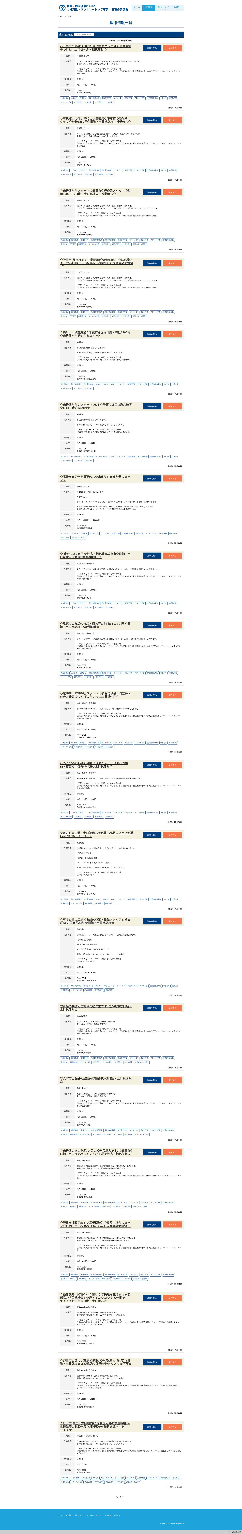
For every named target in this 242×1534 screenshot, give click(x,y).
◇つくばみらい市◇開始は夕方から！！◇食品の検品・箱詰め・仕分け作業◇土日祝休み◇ (94, 764)
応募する (172, 48)
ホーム (60, 16)
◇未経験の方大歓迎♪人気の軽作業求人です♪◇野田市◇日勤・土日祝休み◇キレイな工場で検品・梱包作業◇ (96, 1152)
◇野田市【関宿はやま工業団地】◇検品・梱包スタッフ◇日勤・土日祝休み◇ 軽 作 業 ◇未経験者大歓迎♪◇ (95, 1224)
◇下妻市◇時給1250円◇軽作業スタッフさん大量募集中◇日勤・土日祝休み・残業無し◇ (95, 48)
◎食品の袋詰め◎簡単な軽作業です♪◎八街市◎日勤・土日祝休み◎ (96, 1008)
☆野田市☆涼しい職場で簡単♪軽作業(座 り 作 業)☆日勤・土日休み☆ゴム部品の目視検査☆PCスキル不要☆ (96, 1362)
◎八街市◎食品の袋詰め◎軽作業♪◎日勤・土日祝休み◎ (95, 1080)
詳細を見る (152, 48)
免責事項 (108, 1515)
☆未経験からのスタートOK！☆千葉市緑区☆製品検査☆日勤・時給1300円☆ (96, 406)
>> (123, 1497)
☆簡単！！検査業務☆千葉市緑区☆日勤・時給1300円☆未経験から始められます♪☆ (95, 334)
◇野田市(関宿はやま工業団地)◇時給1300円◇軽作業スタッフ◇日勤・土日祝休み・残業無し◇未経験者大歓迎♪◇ (96, 263)
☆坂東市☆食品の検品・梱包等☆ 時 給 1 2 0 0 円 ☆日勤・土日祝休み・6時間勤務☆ (95, 625)
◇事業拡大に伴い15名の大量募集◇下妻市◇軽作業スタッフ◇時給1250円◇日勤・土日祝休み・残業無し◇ (95, 120)
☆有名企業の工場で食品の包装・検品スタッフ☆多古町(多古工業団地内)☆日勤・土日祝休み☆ (95, 921)
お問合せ (117, 1515)
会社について (79, 1515)
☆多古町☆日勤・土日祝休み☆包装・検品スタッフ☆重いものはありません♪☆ (96, 834)
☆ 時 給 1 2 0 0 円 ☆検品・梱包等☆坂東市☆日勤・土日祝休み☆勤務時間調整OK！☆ (95, 555)
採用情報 (69, 1515)
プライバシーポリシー (94, 1515)
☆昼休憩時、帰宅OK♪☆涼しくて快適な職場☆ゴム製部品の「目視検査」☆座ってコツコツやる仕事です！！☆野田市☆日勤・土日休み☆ (95, 1298)
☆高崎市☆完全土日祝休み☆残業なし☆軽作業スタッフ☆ (95, 478)
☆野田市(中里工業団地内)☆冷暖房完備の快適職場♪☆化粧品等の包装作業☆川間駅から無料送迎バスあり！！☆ (95, 1426)
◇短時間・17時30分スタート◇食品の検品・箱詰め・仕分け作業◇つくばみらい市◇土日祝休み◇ (95, 695)
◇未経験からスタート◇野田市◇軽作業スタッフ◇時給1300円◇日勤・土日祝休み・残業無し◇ (95, 192)
